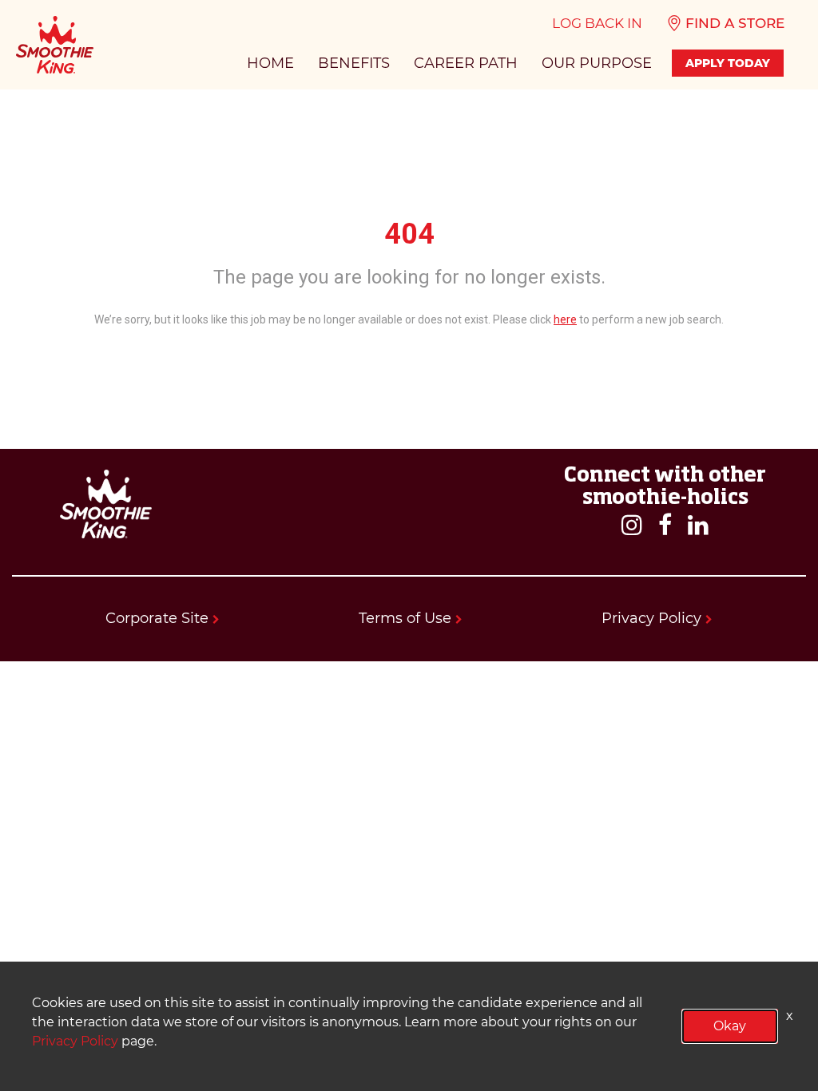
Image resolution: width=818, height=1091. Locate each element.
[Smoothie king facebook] (665, 526)
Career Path (466, 63)
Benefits (354, 63)
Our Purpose (597, 63)
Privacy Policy (653, 618)
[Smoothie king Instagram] (631, 526)
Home (270, 63)
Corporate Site (158, 618)
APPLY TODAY (727, 63)
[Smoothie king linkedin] (698, 526)
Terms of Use (407, 618)
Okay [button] (729, 1025)
